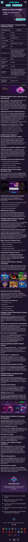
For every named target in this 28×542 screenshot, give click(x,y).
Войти (8, 5)
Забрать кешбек (20, 19)
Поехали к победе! (14, 486)
